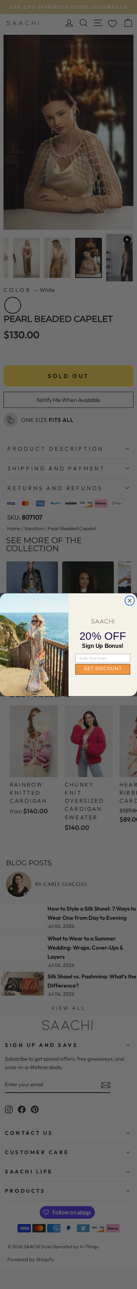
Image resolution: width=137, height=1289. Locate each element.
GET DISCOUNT (103, 669)
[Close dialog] (129, 600)
